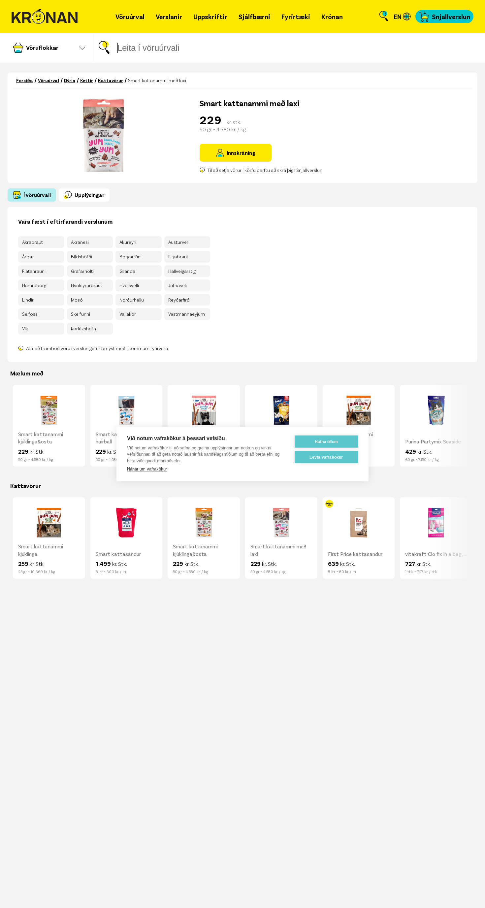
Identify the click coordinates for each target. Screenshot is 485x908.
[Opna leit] (383, 16)
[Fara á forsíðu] (44, 16)
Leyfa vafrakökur (326, 457)
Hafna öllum (326, 441)
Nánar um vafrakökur (147, 469)
